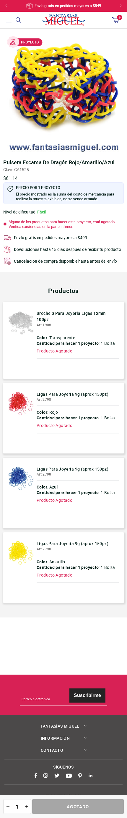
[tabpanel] (63, 92)
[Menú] (9, 20)
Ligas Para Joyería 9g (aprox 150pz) (72, 394)
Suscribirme (87, 695)
